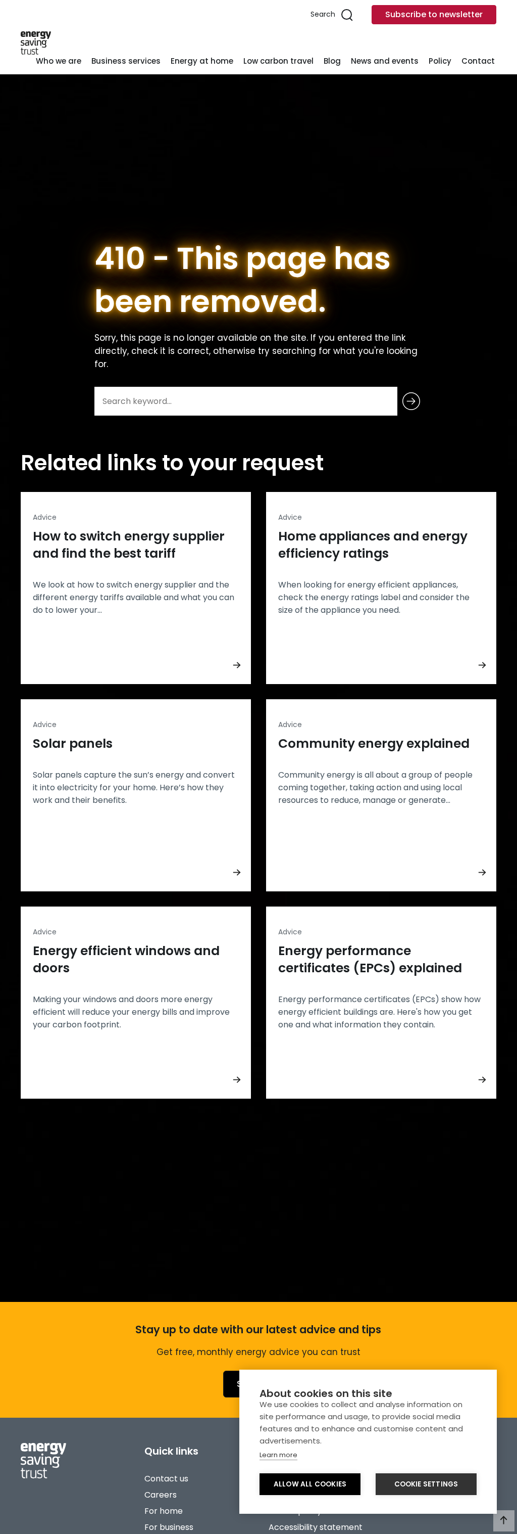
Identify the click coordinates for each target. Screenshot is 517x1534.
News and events (385, 61)
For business (168, 1527)
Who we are (58, 61)
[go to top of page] (503, 1520)
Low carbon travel (278, 61)
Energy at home (202, 61)
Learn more (278, 1455)
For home (163, 1511)
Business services (126, 61)
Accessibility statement (316, 1527)
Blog (332, 61)
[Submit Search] (411, 401)
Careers (160, 1495)
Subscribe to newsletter (434, 14)
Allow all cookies (310, 1484)
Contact (478, 61)
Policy (440, 61)
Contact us (166, 1478)
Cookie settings (426, 1484)
